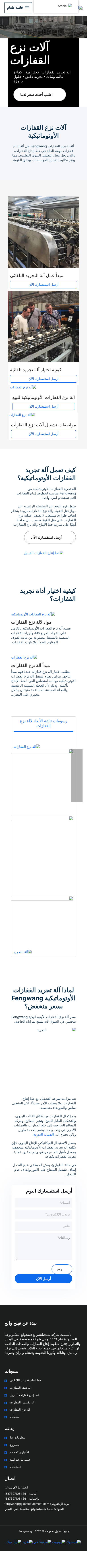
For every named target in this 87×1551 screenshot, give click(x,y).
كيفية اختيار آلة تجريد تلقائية (36, 369)
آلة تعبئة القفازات (20, 1387)
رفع (59, 1269)
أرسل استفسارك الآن (43, 285)
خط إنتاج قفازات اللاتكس (25, 1380)
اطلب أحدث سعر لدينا (36, 94)
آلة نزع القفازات (20, 1409)
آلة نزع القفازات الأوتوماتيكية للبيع (43, 397)
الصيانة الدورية (43, 1134)
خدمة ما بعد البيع (20, 1459)
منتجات (14, 1417)
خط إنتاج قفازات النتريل (24, 1395)
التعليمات (15, 1467)
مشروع (14, 1445)
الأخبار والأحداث (19, 1452)
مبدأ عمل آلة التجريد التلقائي (36, 275)
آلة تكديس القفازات (22, 1402)
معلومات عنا (17, 1437)
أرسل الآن (43, 1278)
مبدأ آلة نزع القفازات (30, 665)
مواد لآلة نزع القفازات (31, 622)
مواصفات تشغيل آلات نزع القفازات (43, 424)
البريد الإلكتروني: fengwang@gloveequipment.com (37, 1503)
